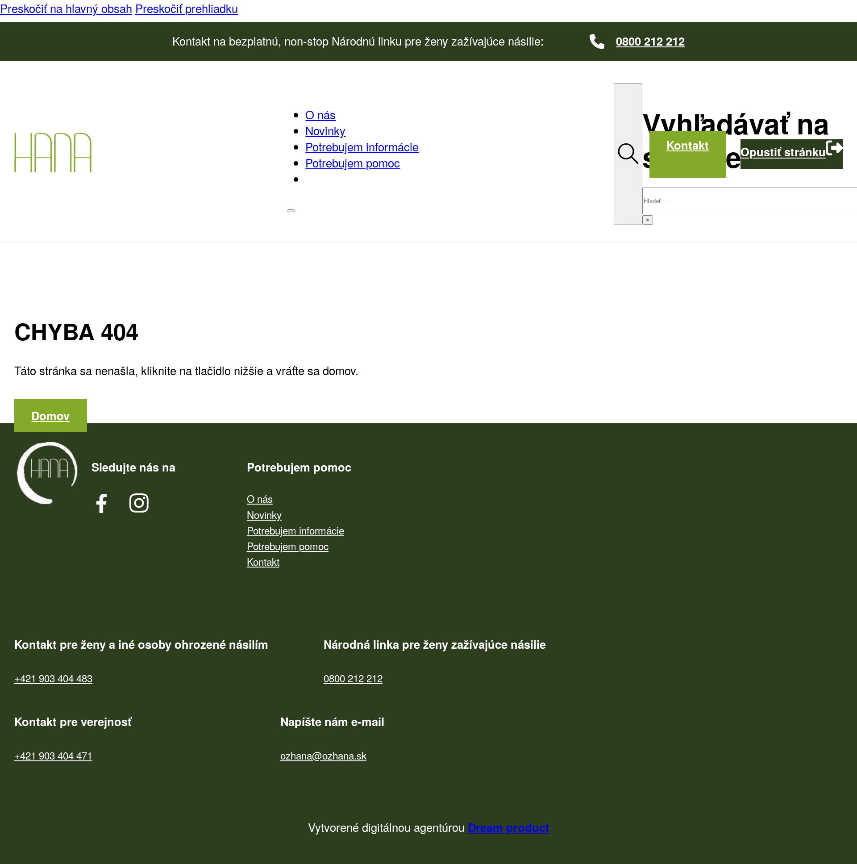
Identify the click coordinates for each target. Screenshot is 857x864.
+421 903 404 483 (53, 678)
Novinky (325, 130)
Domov (50, 415)
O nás (320, 114)
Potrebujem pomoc (352, 162)
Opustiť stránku (783, 152)
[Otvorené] (291, 210)
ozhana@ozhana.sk (323, 755)
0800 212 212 (353, 678)
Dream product (508, 827)
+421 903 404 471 (53, 755)
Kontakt (687, 145)
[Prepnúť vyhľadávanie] (628, 154)
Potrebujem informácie (362, 146)
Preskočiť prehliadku (186, 8)
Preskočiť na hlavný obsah (66, 8)
